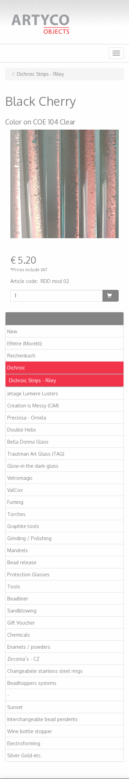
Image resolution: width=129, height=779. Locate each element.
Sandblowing (21, 611)
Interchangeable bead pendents (42, 719)
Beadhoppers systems (31, 683)
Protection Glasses (28, 574)
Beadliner (17, 598)
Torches (16, 514)
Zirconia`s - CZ (23, 659)
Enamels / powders (28, 647)
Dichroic (16, 368)
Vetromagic (20, 478)
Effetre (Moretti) (24, 343)
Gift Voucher (21, 623)
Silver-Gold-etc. (24, 755)
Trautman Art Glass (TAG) (35, 454)
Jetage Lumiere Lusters (32, 393)
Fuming (15, 502)
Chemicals (18, 635)
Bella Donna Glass (28, 442)
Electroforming (23, 743)
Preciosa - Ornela (26, 418)
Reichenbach (21, 355)
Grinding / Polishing (29, 538)
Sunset (15, 707)
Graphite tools (23, 526)
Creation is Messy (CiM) (33, 405)
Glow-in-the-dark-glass (32, 466)
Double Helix (21, 430)
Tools (13, 586)
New (12, 331)
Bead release (21, 562)
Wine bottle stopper (29, 731)
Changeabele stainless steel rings (45, 671)
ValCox (15, 490)
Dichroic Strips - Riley (32, 380)
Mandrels (17, 550)
